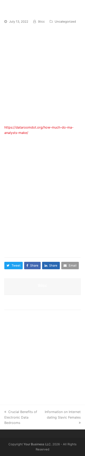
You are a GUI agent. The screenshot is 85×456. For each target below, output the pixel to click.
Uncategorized (65, 21)
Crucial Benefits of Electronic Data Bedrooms (20, 417)
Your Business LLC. (38, 444)
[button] (13, 265)
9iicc (41, 21)
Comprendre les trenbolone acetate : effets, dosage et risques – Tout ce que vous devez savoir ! (41, 350)
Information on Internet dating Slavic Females (63, 414)
